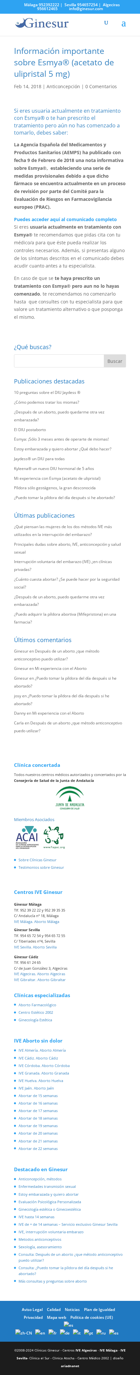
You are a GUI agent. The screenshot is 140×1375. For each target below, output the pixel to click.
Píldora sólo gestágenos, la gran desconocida (55, 488)
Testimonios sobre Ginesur (41, 867)
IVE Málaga (109, 1350)
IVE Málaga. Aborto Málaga (36, 921)
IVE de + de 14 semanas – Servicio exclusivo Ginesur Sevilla (68, 1224)
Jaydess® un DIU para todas (39, 458)
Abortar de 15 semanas (38, 1095)
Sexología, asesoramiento (40, 1246)
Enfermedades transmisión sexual (47, 1186)
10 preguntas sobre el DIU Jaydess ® (47, 392)
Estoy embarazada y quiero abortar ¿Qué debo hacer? (62, 449)
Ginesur (21, 651)
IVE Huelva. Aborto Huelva (41, 1080)
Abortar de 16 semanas (38, 1103)
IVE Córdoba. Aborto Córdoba (44, 1065)
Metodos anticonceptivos (40, 1239)
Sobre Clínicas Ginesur (38, 859)
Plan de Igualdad (99, 1309)
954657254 (87, 5)
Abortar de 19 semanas (38, 1125)
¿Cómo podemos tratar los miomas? (46, 402)
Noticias (72, 1309)
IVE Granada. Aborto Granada (44, 1073)
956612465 (47, 8)
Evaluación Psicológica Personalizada (50, 1201)
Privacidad (33, 1317)
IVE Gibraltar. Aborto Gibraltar (40, 979)
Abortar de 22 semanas (38, 1148)
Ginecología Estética (35, 1019)
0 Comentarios (101, 86)
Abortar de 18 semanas (38, 1118)
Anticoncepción (63, 86)
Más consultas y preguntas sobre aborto (53, 1281)
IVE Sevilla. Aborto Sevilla (35, 947)
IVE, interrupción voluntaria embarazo (51, 1231)
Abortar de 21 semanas (38, 1141)
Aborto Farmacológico (37, 1004)
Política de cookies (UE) (91, 1317)
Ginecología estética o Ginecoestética (50, 1209)
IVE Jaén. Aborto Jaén (36, 1088)
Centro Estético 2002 (36, 1012)
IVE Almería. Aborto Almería (42, 1050)
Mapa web (56, 1317)
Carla (19, 723)
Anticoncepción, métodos (40, 1178)
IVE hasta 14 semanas (36, 1216)
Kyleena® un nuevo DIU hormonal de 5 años (54, 468)
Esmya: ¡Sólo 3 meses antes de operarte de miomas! (61, 439)
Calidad (54, 1309)
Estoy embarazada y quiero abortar (49, 1194)
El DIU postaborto (30, 429)
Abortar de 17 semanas (38, 1110)
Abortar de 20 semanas (38, 1133)
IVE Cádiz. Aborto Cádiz (38, 1058)
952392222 (49, 5)
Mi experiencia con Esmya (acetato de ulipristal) (57, 478)
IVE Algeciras (86, 1350)
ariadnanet (70, 1366)
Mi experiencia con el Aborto (61, 668)
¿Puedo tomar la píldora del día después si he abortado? (64, 497)
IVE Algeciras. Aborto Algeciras (39, 973)
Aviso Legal (32, 1309)
